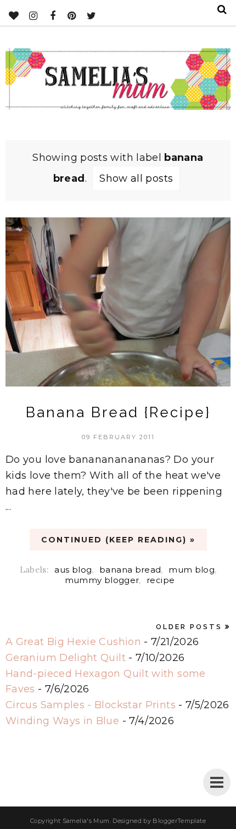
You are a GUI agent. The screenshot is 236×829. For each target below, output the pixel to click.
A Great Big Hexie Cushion (73, 642)
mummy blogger (102, 580)
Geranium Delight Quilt (65, 658)
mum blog (191, 569)
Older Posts (189, 627)
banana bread (130, 569)
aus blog (73, 569)
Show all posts (136, 178)
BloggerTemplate (179, 821)
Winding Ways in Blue (62, 721)
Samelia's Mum (86, 821)
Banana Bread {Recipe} (118, 412)
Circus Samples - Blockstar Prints (90, 705)
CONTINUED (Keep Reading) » (118, 540)
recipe (161, 580)
